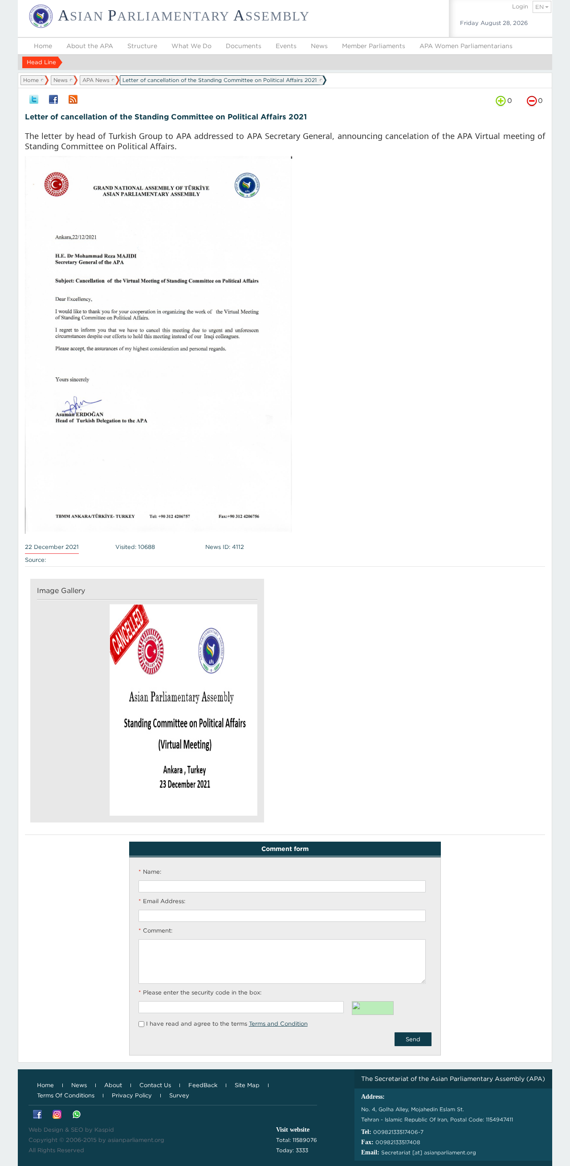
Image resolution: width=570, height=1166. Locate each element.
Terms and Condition (278, 1023)
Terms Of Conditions (65, 1095)
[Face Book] (37, 1115)
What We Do (191, 45)
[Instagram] (57, 1115)
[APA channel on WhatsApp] (76, 1115)
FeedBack (202, 1085)
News (319, 45)
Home (43, 45)
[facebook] (53, 100)
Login (520, 6)
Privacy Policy (132, 1095)
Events (286, 45)
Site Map (247, 1085)
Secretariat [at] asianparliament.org (428, 1152)
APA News (96, 80)
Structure (142, 45)
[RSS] (73, 100)
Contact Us (155, 1085)
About (113, 1085)
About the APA (89, 45)
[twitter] (33, 100)
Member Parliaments (373, 45)
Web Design (45, 1129)
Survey (179, 1095)
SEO (77, 1129)
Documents (243, 45)
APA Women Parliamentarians (466, 45)
